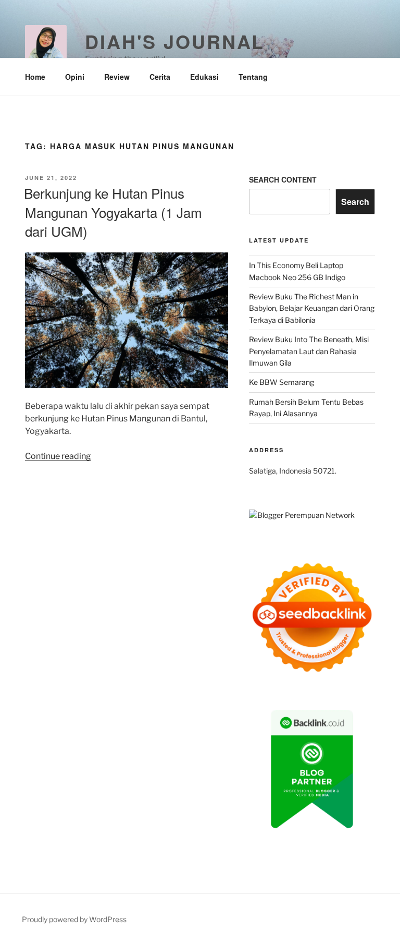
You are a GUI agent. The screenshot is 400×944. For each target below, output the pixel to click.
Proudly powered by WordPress (74, 919)
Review (117, 76)
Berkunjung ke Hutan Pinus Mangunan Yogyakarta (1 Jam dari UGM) (113, 211)
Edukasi (204, 76)
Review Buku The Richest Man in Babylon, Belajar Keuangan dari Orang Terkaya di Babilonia (311, 308)
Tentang (253, 76)
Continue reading (58, 456)
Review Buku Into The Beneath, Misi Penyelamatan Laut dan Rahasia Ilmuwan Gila (309, 351)
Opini (74, 76)
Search (355, 202)
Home (35, 76)
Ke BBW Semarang (281, 382)
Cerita (159, 76)
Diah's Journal (175, 41)
